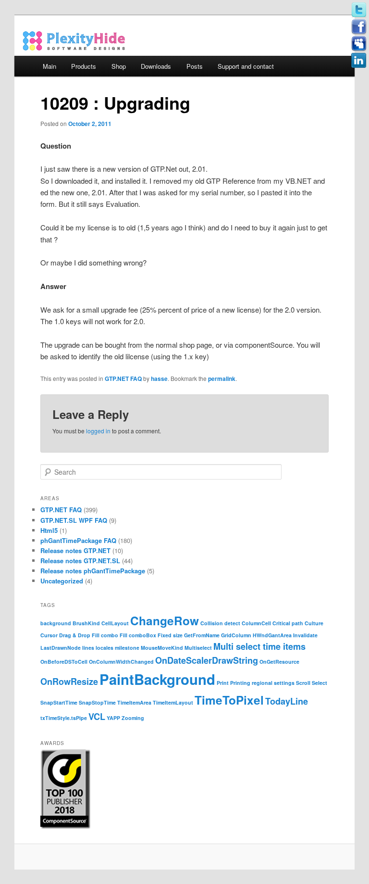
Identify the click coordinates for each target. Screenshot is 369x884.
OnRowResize (69, 681)
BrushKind (86, 623)
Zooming (133, 717)
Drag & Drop (74, 635)
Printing (240, 682)
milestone (127, 647)
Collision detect (220, 623)
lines (88, 647)
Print (223, 682)
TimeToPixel (229, 700)
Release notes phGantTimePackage (92, 570)
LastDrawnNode (60, 647)
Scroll (303, 682)
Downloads (156, 66)
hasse (159, 378)
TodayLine (286, 701)
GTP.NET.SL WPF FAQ (73, 520)
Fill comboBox (138, 635)
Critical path (287, 623)
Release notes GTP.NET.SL (80, 560)
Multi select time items (259, 646)
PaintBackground (157, 679)
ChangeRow (164, 620)
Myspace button (359, 43)
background (55, 623)
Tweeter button (359, 10)
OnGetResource (279, 661)
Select (319, 682)
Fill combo (105, 635)
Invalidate (305, 635)
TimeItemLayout (173, 702)
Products (83, 66)
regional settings (273, 682)
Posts (194, 66)
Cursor (49, 635)
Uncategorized (61, 580)
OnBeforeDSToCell (63, 661)
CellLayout (115, 623)
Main (49, 66)
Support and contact (246, 66)
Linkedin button (359, 60)
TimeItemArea (134, 702)
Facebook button (359, 27)
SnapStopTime (97, 702)
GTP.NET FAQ (123, 378)
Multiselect (198, 647)
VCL (96, 716)
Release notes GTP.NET (75, 550)
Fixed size (170, 635)
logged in (98, 431)
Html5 (49, 530)
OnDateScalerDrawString (206, 660)
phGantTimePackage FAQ (78, 540)
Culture (314, 623)
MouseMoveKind (162, 647)
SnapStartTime (58, 702)
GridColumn (236, 635)
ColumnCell (256, 623)
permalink (221, 378)
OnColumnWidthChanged (121, 661)
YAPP (113, 717)
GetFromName (202, 635)
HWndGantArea (272, 635)
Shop (118, 66)
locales (104, 647)
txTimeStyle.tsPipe (63, 717)
